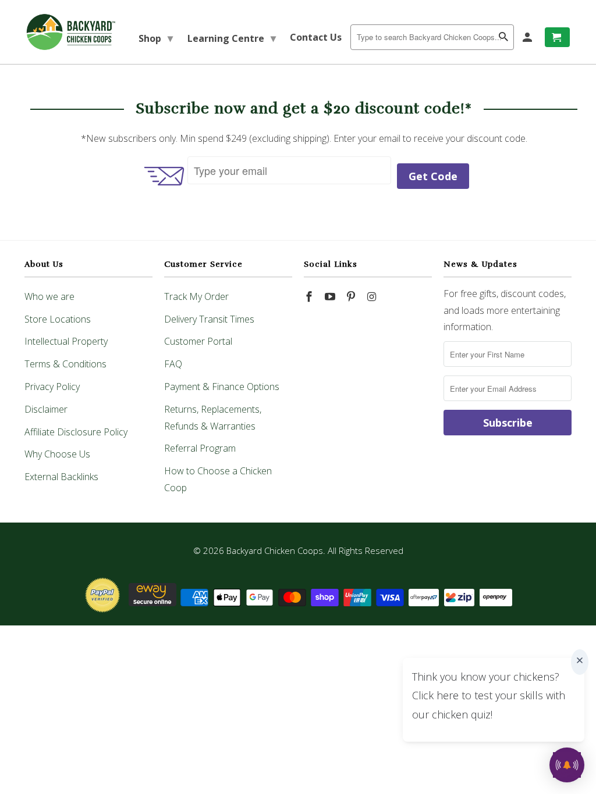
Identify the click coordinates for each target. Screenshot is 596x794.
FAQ (173, 363)
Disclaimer (46, 409)
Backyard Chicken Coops (274, 550)
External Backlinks (61, 476)
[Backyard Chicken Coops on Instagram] (372, 296)
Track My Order (196, 296)
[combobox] (432, 37)
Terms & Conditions (65, 363)
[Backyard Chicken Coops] (71, 32)
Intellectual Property (66, 341)
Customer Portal (198, 341)
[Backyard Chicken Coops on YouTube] (331, 296)
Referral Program (200, 448)
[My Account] (528, 37)
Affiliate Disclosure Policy (75, 431)
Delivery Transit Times (209, 319)
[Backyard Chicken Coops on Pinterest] (352, 296)
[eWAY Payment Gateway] (152, 603)
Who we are (49, 296)
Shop (156, 38)
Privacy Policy (52, 386)
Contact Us (316, 37)
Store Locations (57, 319)
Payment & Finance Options (221, 386)
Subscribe (508, 423)
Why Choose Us (57, 454)
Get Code (433, 176)
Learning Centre (231, 38)
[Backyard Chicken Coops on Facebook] (310, 296)
